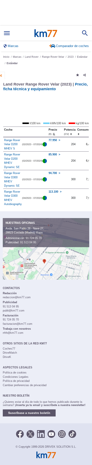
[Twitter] (30, 433)
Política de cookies (15, 372)
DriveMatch (10, 352)
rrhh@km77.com (13, 332)
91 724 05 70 (34, 238)
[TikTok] (72, 433)
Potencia (70, 131)
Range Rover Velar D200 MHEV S (12, 144)
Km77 (46, 33)
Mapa (39, 232)
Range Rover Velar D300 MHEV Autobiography (13, 198)
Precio (53, 131)
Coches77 (9, 348)
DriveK (7, 357)
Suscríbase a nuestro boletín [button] (29, 413)
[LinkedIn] (41, 433)
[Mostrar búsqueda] (85, 33)
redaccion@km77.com (17, 297)
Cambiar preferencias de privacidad (24, 385)
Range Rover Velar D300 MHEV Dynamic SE (12, 179)
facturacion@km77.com (17, 323)
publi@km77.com (13, 310)
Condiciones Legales (15, 376)
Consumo (83, 129)
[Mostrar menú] (7, 33)
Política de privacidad (16, 380)
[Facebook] (20, 433)
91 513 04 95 (28, 242)
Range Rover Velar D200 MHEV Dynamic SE (12, 161)
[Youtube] (51, 433)
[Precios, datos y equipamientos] (1, 75)
